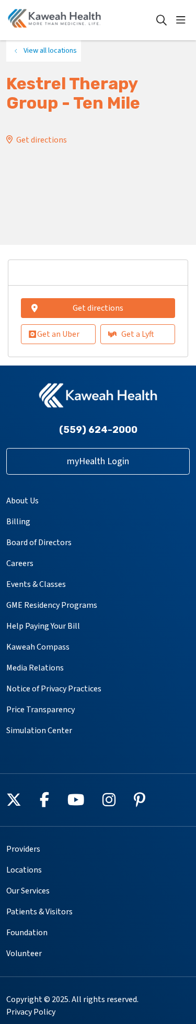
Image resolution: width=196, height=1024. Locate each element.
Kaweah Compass (38, 647)
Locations (24, 870)
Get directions (41, 140)
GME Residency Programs (51, 605)
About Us (22, 501)
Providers (23, 849)
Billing (18, 521)
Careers (19, 563)
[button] (183, 20)
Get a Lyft (137, 334)
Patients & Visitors (39, 911)
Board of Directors (39, 542)
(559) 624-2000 (98, 430)
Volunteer (24, 953)
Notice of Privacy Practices (53, 689)
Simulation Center (39, 730)
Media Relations (35, 668)
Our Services (28, 891)
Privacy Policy (30, 1012)
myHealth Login (98, 461)
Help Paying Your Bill (43, 626)
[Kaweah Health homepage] (80, 20)
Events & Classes (36, 584)
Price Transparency (40, 709)
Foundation (27, 932)
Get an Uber (58, 334)
